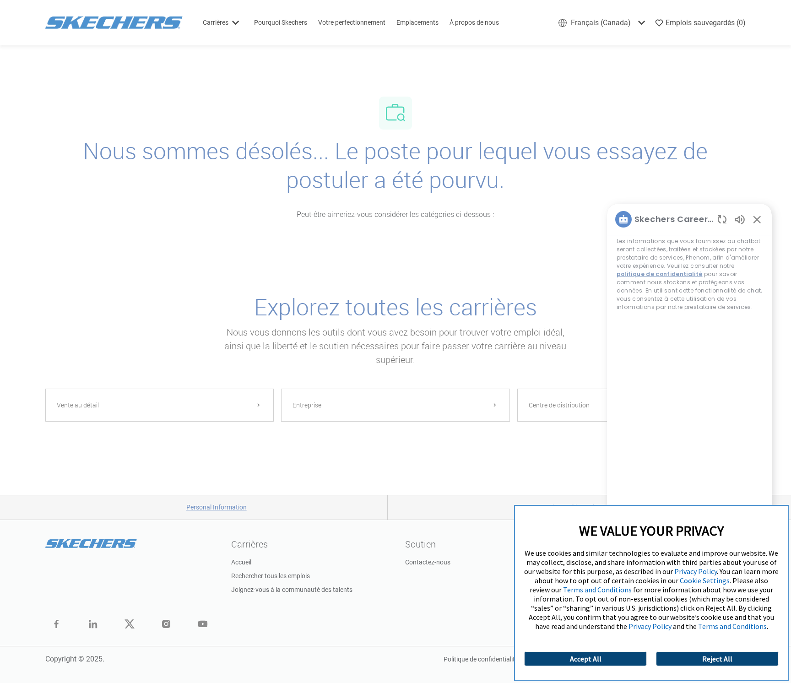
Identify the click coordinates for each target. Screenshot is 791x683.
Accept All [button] (585, 658)
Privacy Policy (695, 571)
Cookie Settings (705, 580)
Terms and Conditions (597, 589)
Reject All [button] (717, 658)
